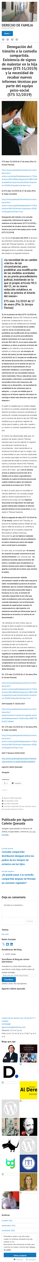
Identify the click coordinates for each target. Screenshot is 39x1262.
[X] (3, 944)
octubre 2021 (7, 1220)
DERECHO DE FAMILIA (17, 25)
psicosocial (5, 809)
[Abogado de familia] (16, 39)
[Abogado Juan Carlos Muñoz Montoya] (28, 1163)
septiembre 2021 (8, 1225)
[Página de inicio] (7, 39)
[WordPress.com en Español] (28, 1200)
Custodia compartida (11, 804)
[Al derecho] (28, 1090)
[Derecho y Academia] (10, 1127)
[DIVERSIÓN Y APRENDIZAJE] (28, 1053)
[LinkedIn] (11, 944)
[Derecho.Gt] (10, 1072)
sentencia (13, 809)
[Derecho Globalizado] (10, 1163)
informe (21, 806)
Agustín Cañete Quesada (12, 798)
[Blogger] (7, 944)
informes (28, 806)
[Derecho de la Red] (10, 1090)
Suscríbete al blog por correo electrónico (15, 960)
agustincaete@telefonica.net (13, 1027)
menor (34, 806)
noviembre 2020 (8, 1230)
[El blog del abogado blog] (10, 1182)
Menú (8, 33)
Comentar (29, 921)
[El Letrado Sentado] (28, 1108)
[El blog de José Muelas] (28, 1127)
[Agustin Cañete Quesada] (3, 39)
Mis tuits (5, 934)
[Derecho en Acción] (28, 1072)
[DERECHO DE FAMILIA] (12, 39)
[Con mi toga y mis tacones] (28, 1182)
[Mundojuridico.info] (28, 1145)
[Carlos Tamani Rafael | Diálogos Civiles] (10, 1053)
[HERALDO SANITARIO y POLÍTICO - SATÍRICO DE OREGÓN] (10, 1145)
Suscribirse (8, 979)
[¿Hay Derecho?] (10, 1108)
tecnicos (20, 809)
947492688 (6, 1024)
